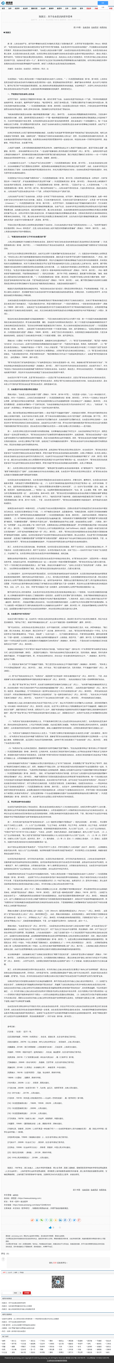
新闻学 (51, 8)
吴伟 (60, 1349)
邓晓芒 (23, 1346)
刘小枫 (14, 1349)
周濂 (3, 1346)
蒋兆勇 (52, 1349)
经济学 (17, 8)
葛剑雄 (89, 1349)
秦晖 (3, 1341)
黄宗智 (89, 1341)
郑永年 (23, 1341)
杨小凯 (23, 1352)
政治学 (25, 8)
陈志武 (108, 1341)
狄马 (79, 1346)
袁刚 (13, 1352)
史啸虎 (99, 1346)
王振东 (70, 1346)
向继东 (52, 1344)
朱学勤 (42, 1352)
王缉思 (33, 1346)
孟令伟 (23, 1349)
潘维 (51, 1352)
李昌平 (80, 1344)
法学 (9, 8)
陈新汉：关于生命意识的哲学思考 (14, 1303)
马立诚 (23, 1344)
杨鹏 (13, 1346)
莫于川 (70, 1352)
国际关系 (34, 8)
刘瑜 (79, 1349)
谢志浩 (89, 1352)
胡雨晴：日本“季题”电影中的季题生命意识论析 (18, 1328)
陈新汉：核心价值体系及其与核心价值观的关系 (18, 1309)
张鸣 (89, 1344)
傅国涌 (70, 1341)
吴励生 (33, 1352)
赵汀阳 (61, 1344)
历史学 (74, 8)
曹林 (51, 1341)
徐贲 (3, 1344)
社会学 (43, 8)
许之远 (4, 1352)
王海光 (108, 1344)
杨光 (107, 1352)
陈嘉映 (80, 1341)
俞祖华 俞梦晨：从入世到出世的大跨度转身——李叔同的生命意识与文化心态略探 (30, 1319)
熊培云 (108, 1346)
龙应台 (33, 1341)
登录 (55, 1262)
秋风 (3, 1349)
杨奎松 (99, 1344)
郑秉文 (61, 1352)
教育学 (59, 8)
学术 (11, 1201)
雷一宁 (33, 1349)
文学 (66, 8)
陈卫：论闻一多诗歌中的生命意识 (14, 1331)
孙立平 (99, 1352)
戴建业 (70, 1344)
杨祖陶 (33, 1344)
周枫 (41, 1349)
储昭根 (99, 1349)
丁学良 (42, 1341)
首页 (3, 8)
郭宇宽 (14, 1344)
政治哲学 (24, 1201)
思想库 (89, 8)
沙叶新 (70, 1349)
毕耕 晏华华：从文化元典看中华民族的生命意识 (18, 1325)
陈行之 (14, 1341)
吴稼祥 (108, 1349)
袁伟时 (89, 1346)
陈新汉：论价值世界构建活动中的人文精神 (17, 1306)
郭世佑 (52, 1346)
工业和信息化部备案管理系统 (57, 1360)
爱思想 (7, 3)
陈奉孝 (42, 1346)
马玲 (60, 1346)
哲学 (81, 8)
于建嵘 (99, 1341)
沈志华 (42, 1344)
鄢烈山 (61, 1341)
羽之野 (80, 1352)
